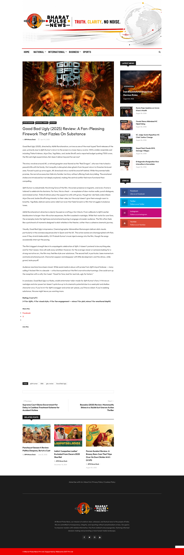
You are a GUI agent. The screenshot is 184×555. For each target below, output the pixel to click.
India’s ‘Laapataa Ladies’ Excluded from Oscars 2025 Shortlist (67, 454)
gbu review (49, 384)
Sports (87, 51)
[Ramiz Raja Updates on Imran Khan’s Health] (127, 112)
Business (74, 51)
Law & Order (125, 135)
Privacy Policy (97, 482)
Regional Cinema (42, 122)
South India (125, 161)
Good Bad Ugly (61, 384)
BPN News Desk (30, 139)
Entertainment (28, 122)
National (39, 51)
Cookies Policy (109, 482)
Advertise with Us (76, 482)
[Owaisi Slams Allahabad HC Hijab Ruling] (127, 125)
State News (124, 164)
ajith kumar (34, 384)
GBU (41, 384)
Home (26, 51)
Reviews (53, 122)
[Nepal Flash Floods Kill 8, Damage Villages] (127, 152)
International (56, 51)
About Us (87, 482)
